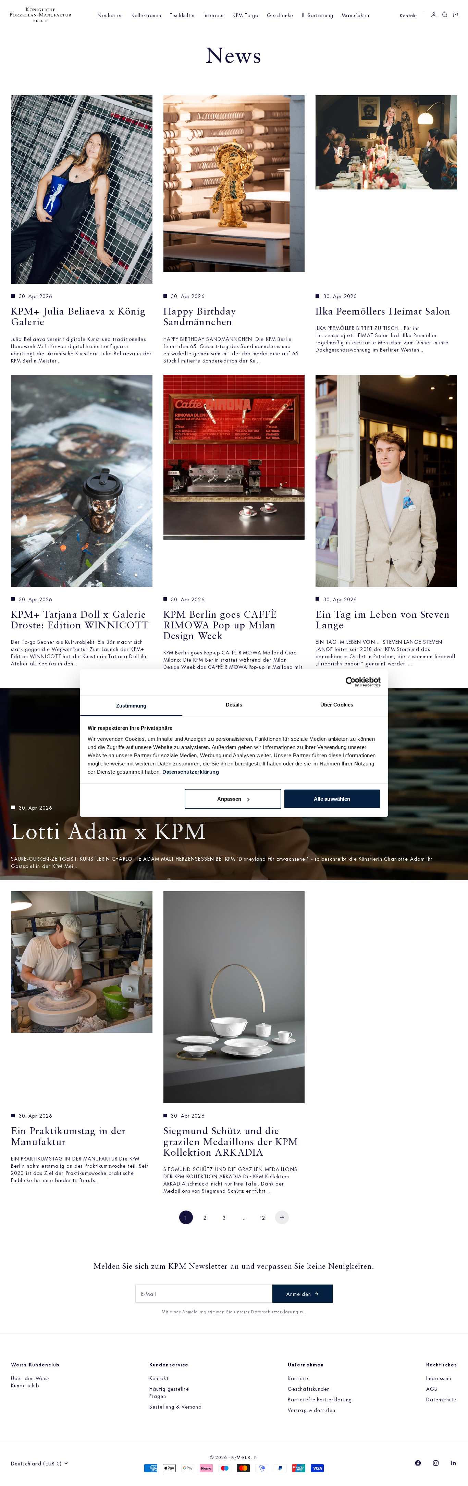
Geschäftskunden (309, 1388)
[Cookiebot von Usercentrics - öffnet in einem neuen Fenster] (351, 682)
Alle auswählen (332, 799)
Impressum (438, 1378)
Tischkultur (182, 15)
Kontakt (408, 15)
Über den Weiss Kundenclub (30, 1381)
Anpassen (229, 799)
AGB (432, 1388)
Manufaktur (356, 15)
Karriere (298, 1378)
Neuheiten (110, 15)
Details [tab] (234, 704)
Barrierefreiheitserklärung (320, 1399)
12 (262, 1217)
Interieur (214, 15)
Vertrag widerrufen (311, 1410)
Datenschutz (441, 1399)
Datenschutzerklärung (190, 771)
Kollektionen (146, 15)
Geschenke (280, 15)
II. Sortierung (318, 15)
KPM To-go (245, 15)
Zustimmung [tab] (131, 705)
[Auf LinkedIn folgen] (453, 1463)
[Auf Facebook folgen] (418, 1463)
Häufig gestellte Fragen (169, 1392)
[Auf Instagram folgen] (435, 1463)
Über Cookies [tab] (336, 704)
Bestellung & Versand (175, 1406)
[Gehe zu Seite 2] (282, 1217)
